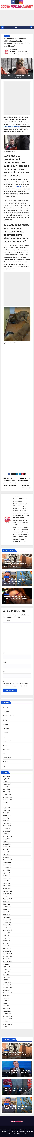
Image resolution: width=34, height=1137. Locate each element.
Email (5, 662)
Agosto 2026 (6, 776)
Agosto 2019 (6, 995)
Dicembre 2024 (7, 828)
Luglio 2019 (6, 998)
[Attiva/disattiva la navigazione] (16, 27)
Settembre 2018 (7, 1024)
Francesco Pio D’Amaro (12, 126)
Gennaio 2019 (7, 1013)
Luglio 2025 (6, 810)
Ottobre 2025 (6, 802)
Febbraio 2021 (7, 948)
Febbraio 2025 (7, 823)
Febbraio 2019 (7, 1011)
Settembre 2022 (7, 899)
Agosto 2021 (6, 932)
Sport (4, 753)
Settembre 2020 (7, 961)
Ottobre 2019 (6, 990)
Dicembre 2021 (7, 922)
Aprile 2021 (6, 943)
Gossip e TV (6, 732)
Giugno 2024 (6, 844)
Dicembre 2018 (7, 1016)
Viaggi (5, 766)
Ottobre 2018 (6, 1021)
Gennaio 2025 (7, 826)
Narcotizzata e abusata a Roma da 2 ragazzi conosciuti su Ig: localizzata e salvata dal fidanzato (10, 483)
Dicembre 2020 (7, 953)
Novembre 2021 (7, 925)
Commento (6, 620)
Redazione (14, 49)
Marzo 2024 (6, 852)
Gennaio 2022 (7, 919)
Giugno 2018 (6, 1026)
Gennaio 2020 (7, 982)
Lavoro (5, 737)
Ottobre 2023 (6, 865)
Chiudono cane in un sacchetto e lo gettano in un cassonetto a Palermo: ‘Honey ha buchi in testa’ (24, 483)
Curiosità (5, 724)
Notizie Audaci (7, 741)
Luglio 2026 (6, 779)
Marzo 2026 (6, 789)
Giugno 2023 (6, 875)
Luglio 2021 (6, 935)
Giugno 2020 (6, 969)
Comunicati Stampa (8, 716)
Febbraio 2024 (7, 854)
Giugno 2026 (6, 781)
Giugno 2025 (6, 813)
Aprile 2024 (6, 849)
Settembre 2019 (7, 992)
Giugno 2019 (6, 1000)
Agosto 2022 (6, 901)
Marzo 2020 (6, 977)
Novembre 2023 (7, 862)
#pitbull (27, 54)
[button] (28, 27)
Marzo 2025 (6, 820)
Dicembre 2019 (7, 985)
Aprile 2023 (6, 880)
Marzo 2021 (6, 946)
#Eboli (24, 54)
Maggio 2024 (6, 846)
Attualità (6, 559)
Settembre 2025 (7, 805)
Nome (5, 653)
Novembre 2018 (7, 1019)
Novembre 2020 (7, 956)
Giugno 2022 (6, 906)
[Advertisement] (17, 18)
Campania (6, 711)
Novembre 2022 (7, 893)
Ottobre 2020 (6, 959)
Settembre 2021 (7, 930)
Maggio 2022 (6, 909)
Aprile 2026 (6, 786)
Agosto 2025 (6, 807)
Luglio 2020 (6, 966)
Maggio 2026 (6, 784)
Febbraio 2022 (7, 917)
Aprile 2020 (6, 974)
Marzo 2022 (6, 914)
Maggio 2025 (6, 815)
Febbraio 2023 (7, 886)
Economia (6, 728)
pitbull (18, 186)
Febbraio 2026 (7, 792)
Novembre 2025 (7, 799)
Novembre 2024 (7, 831)
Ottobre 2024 (6, 833)
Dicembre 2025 (7, 797)
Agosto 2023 (6, 870)
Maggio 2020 (6, 972)
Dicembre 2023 (7, 859)
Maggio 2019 (6, 1003)
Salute (5, 745)
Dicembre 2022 (7, 891)
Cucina (5, 720)
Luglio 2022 (6, 904)
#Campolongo (19, 54)
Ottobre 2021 (6, 927)
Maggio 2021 (6, 940)
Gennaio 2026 (7, 794)
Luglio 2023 (6, 873)
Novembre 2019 (7, 987)
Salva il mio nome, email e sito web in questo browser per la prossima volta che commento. (15, 685)
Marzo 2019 (6, 1008)
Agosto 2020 (6, 964)
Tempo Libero (7, 757)
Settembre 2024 (7, 836)
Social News (6, 749)
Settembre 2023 (7, 867)
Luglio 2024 (6, 841)
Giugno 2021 (6, 938)
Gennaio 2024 (7, 857)
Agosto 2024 (6, 839)
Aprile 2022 (6, 912)
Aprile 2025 (6, 818)
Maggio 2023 (6, 878)
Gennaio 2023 (7, 888)
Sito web (5, 671)
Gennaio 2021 (7, 951)
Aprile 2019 (6, 1006)
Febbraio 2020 (7, 979)
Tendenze (6, 762)
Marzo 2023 (6, 883)
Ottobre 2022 (6, 896)
